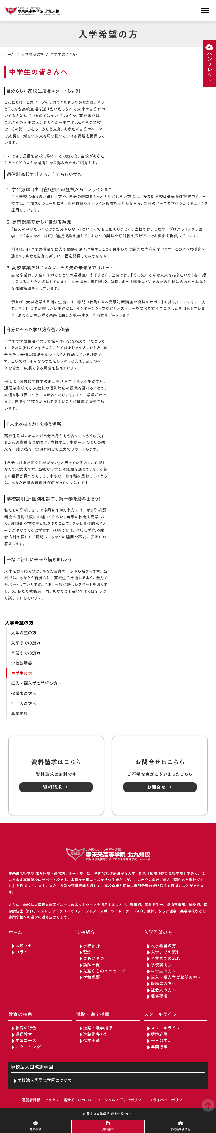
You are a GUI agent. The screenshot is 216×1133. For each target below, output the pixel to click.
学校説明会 (21, 663)
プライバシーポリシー (167, 1100)
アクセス (52, 1100)
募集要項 (19, 713)
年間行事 (159, 1047)
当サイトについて (78, 1100)
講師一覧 (91, 965)
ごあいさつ (93, 958)
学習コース (25, 1040)
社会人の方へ (23, 703)
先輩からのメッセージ (104, 971)
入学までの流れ (26, 643)
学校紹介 (91, 946)
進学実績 (91, 1040)
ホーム (9, 54)
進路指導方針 (95, 1034)
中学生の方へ (23, 673)
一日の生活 (161, 1040)
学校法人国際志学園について (44, 1080)
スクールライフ (165, 1028)
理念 (87, 952)
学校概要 (91, 977)
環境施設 (159, 1034)
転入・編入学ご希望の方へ (36, 683)
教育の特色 (25, 1028)
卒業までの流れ (26, 653)
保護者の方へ (23, 693)
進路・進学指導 (97, 1028)
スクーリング (28, 1047)
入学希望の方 (32, 54)
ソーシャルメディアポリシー (121, 1100)
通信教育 (23, 1034)
